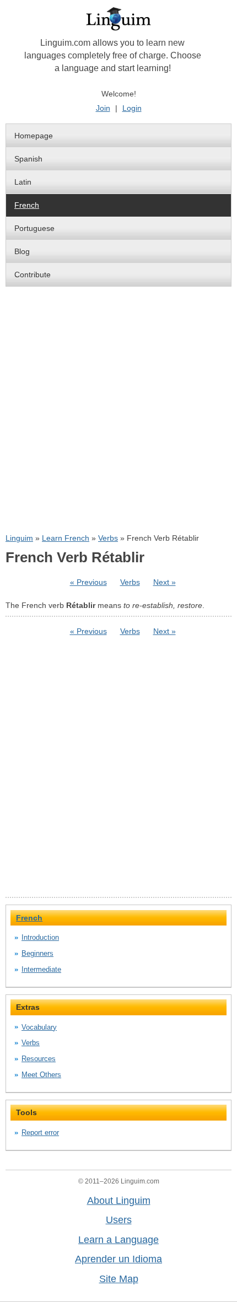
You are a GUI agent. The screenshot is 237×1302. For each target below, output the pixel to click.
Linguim (19, 538)
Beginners (37, 953)
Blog (22, 251)
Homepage (33, 135)
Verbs (108, 538)
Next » (164, 582)
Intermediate (41, 969)
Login (132, 108)
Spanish (28, 158)
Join (103, 108)
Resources (38, 1058)
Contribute (32, 274)
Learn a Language (118, 1239)
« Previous (88, 582)
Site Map (118, 1278)
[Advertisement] (118, 409)
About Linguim (118, 1200)
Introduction (40, 937)
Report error (40, 1132)
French (26, 205)
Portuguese (34, 228)
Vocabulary (39, 1027)
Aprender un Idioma (118, 1259)
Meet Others (41, 1074)
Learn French (65, 538)
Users (119, 1219)
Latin (22, 181)
